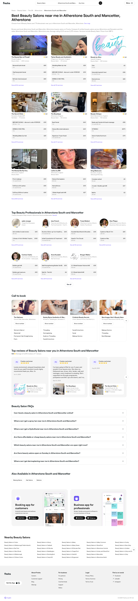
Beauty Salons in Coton (11, 542)
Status (60, 587)
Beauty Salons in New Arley (123, 545)
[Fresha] (6, 3)
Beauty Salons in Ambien (122, 548)
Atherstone (38, 10)
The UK (30, 10)
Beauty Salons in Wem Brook (12, 551)
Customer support (36, 578)
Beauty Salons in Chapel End (70, 551)
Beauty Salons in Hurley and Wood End (98, 551)
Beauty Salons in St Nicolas (45, 548)
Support (60, 584)
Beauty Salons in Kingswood (70, 557)
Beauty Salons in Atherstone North (97, 557)
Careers (33, 576)
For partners (62, 576)
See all (69, 284)
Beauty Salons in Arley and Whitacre (125, 551)
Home (14, 10)
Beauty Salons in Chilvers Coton (13, 557)
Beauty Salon (21, 10)
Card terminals (62, 581)
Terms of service (90, 578)
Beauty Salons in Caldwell (44, 545)
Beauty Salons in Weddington (45, 551)
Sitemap (33, 584)
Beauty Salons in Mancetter (95, 554)
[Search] (100, 3)
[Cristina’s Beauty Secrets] (83, 321)
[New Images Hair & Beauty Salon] (113, 321)
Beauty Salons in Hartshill (69, 554)
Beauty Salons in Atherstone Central (97, 548)
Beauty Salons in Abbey (69, 542)
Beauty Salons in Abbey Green (71, 545)
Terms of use (89, 581)
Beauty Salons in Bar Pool (11, 548)
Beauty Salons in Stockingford (46, 554)
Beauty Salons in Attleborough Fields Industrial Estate (17, 545)
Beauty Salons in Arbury (44, 542)
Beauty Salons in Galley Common (96, 542)
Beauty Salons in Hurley (122, 542)
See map (87, 23)
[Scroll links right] (133, 550)
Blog (32, 581)
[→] (126, 320)
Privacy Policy (90, 576)
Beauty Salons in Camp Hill (45, 557)
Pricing (60, 578)
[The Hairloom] (25, 321)
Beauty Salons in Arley (121, 554)
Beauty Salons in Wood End (95, 545)
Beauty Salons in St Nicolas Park (71, 548)
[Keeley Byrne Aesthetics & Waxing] (54, 321)
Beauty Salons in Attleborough (13, 554)
